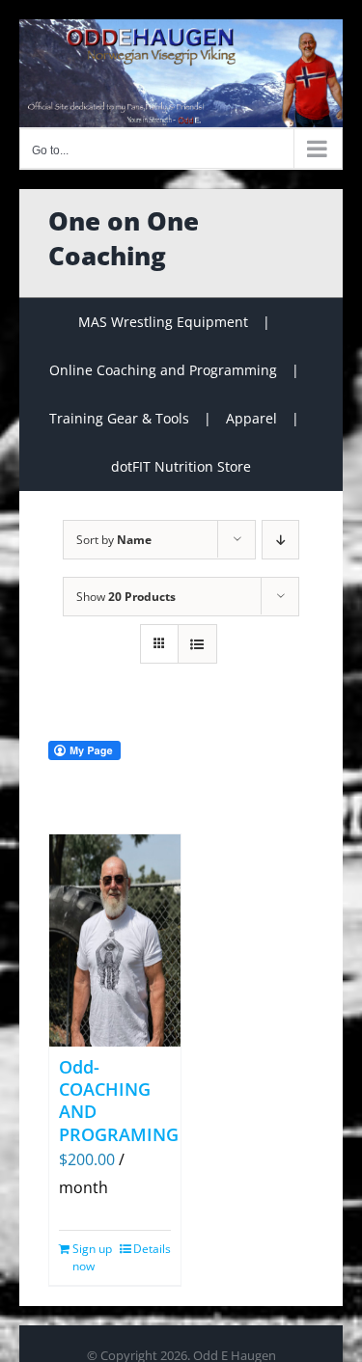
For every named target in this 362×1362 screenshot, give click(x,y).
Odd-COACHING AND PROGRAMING (119, 1100)
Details (152, 1248)
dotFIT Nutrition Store (181, 466)
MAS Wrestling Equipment (163, 322)
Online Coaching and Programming (163, 370)
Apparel (251, 418)
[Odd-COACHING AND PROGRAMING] (115, 940)
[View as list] (197, 644)
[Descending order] (280, 539)
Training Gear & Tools (119, 418)
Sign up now (92, 1257)
